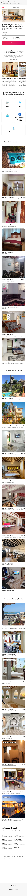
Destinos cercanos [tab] (6, 831)
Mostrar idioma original (16, 3)
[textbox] (7, 39)
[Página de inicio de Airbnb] (3, 7)
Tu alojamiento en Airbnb (18, 7)
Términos (16, 889)
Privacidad (10, 889)
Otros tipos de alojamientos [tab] (18, 831)
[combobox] (13, 34)
